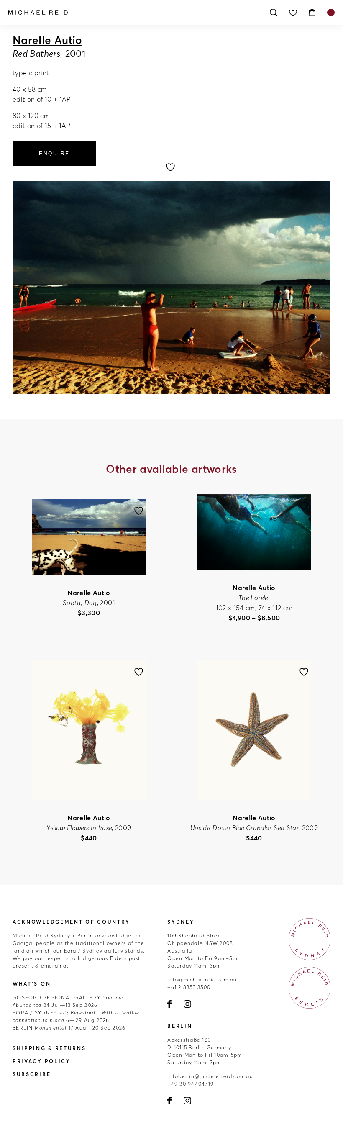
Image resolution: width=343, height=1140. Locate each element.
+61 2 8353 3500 (188, 987)
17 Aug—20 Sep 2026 (69, 1027)
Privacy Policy (42, 1061)
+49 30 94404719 (190, 1084)
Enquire (54, 154)
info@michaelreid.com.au (202, 979)
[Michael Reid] (133, 12)
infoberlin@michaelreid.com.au (210, 1076)
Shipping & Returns (49, 1048)
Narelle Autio (47, 40)
